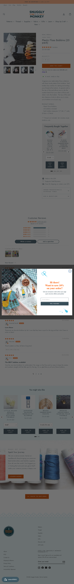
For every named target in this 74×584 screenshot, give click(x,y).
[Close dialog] (70, 271)
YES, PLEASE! (54, 303)
